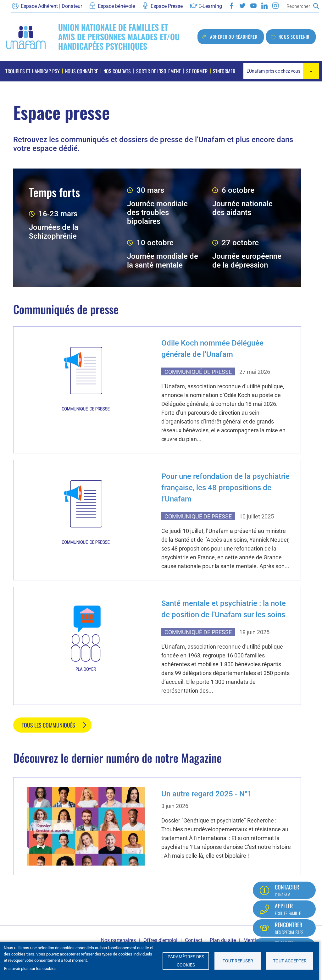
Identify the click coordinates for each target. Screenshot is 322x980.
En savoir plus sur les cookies (30, 968)
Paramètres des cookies (186, 960)
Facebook (231, 6)
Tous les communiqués (48, 725)
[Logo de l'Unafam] (26, 37)
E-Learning (210, 6)
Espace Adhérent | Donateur (51, 6)
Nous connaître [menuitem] (81, 71)
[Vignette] (86, 375)
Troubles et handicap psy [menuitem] (32, 71)
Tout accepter (290, 960)
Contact (193, 940)
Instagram (275, 6)
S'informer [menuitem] (224, 71)
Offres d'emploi (160, 940)
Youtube (253, 6)
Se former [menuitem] (197, 71)
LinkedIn (264, 6)
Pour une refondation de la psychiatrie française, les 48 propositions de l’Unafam (225, 487)
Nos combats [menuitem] (117, 71)
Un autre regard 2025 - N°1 (206, 793)
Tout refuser (238, 960)
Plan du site (223, 940)
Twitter (242, 6)
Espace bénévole (116, 6)
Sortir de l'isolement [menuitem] (158, 71)
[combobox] (281, 71)
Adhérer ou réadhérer (234, 36)
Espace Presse (167, 6)
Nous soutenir (294, 36)
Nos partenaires (118, 940)
